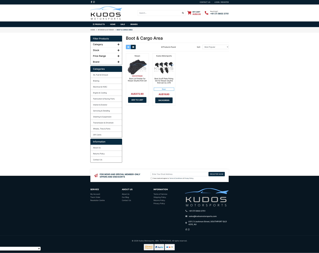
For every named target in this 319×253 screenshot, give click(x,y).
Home (113, 24)
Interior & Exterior (100, 105)
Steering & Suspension (102, 117)
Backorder (164, 100)
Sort (198, 47)
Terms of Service (160, 194)
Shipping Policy (160, 197)
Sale (122, 24)
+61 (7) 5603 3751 (219, 13)
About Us (97, 148)
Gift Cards (97, 135)
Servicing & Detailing (101, 111)
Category (98, 44)
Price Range (99, 56)
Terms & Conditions (175, 178)
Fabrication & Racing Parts (104, 99)
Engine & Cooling (100, 93)
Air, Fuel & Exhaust (100, 75)
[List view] (133, 47)
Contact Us (97, 160)
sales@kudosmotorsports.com (203, 216)
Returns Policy (99, 154)
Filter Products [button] (101, 38)
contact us (205, 2)
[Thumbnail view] (128, 47)
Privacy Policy (188, 178)
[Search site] (183, 13)
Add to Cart (137, 100)
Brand (96, 62)
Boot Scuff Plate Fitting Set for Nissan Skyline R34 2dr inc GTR (164, 80)
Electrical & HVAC (100, 87)
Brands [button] (134, 24)
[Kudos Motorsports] (106, 13)
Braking (96, 81)
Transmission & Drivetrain (103, 123)
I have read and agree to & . (173, 178)
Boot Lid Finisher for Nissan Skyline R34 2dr (137, 79)
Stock (96, 50)
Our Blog (125, 197)
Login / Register (221, 2)
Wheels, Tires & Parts (101, 129)
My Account (95, 194)
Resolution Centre (97, 200)
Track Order (95, 197)
